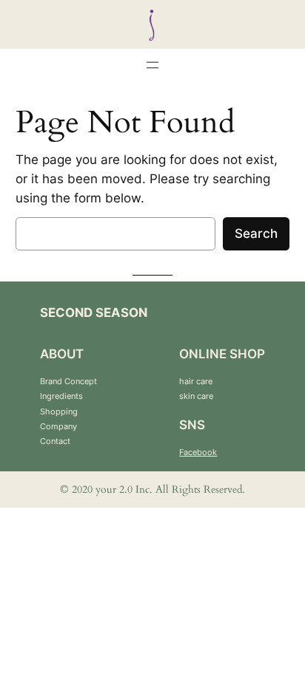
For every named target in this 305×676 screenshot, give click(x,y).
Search (256, 233)
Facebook (198, 452)
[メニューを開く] (152, 65)
